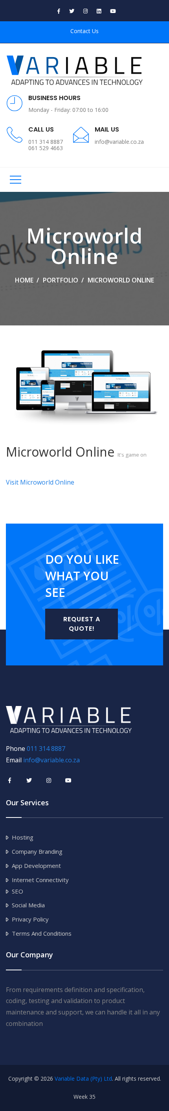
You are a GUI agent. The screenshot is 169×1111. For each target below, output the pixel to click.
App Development (36, 865)
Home (24, 280)
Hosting (22, 837)
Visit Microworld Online (40, 482)
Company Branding (37, 851)
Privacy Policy (30, 919)
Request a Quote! (81, 624)
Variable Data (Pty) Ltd (83, 1078)
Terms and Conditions (42, 933)
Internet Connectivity (40, 880)
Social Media (28, 905)
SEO (17, 891)
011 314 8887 (46, 748)
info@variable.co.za (51, 760)
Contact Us (84, 31)
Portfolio (60, 280)
